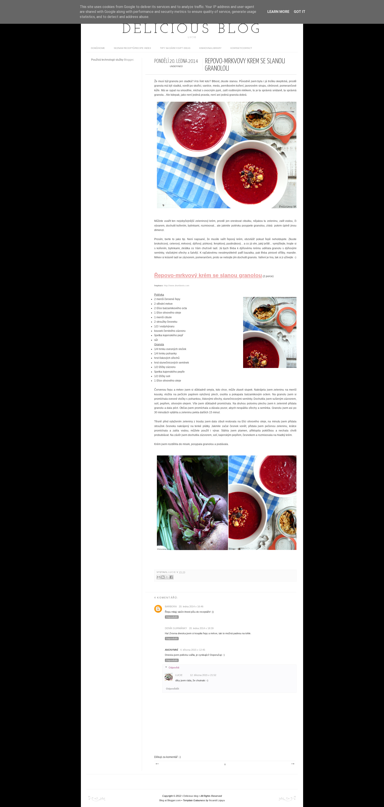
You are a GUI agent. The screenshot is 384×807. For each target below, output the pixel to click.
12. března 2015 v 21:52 (203, 675)
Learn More (278, 12)
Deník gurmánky (176, 628)
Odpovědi (174, 667)
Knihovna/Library (210, 48)
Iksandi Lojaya (217, 800)
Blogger (128, 59)
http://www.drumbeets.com (176, 285)
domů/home (98, 48)
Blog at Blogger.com (170, 800)
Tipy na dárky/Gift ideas (175, 48)
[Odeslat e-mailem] (158, 577)
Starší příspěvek (292, 764)
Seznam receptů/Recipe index (132, 48)
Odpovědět (172, 617)
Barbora (171, 606)
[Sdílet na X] (167, 577)
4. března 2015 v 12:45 (192, 649)
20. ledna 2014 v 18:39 (201, 628)
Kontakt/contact (241, 48)
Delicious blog (192, 29)
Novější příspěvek (157, 764)
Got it (299, 12)
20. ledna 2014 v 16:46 (191, 606)
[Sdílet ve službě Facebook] (171, 577)
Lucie (172, 572)
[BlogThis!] (163, 577)
